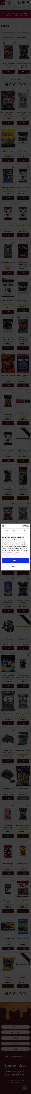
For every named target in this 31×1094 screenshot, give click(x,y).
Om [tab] (25, 531)
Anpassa (14, 566)
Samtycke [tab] (6, 531)
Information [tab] (15, 531)
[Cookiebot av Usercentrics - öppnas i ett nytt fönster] (22, 526)
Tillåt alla (15, 560)
